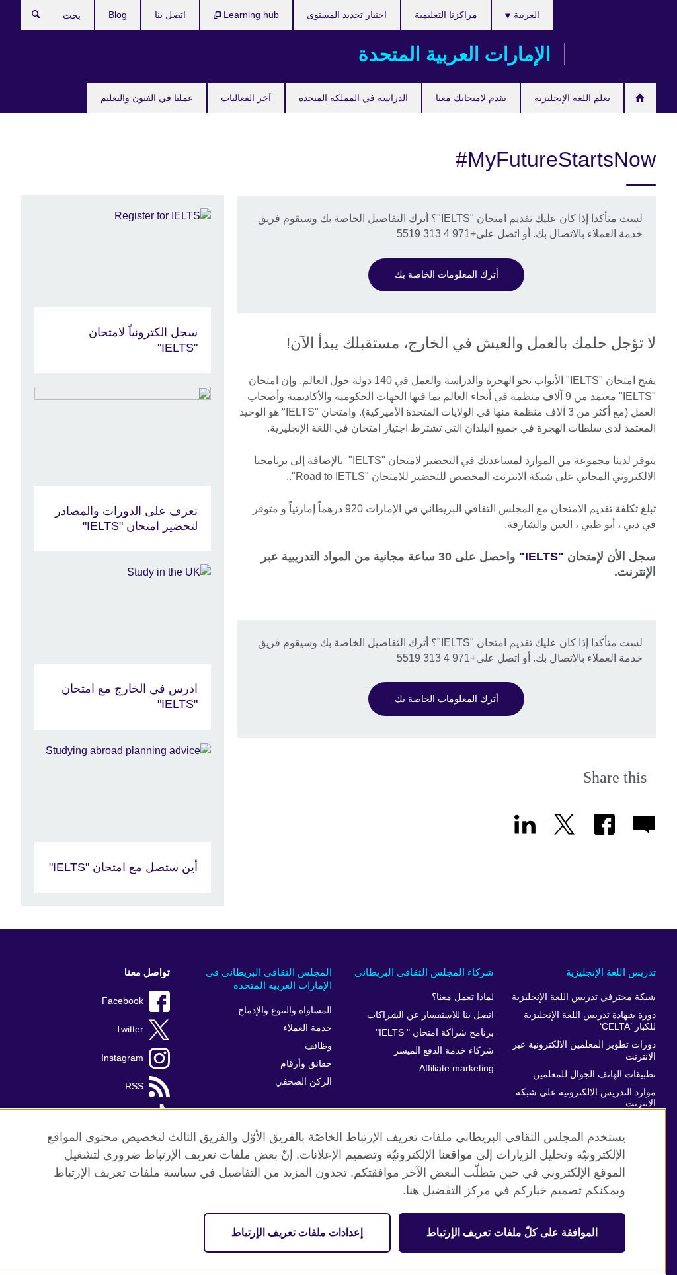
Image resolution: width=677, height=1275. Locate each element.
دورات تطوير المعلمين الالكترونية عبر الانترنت (584, 1051)
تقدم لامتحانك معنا (471, 98)
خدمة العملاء (307, 1028)
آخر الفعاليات (246, 98)
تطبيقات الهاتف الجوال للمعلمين (594, 1074)
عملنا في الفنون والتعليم (146, 98)
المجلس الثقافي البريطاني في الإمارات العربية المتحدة (269, 978)
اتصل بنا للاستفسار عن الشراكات (430, 1015)
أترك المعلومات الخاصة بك (446, 274)
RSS (134, 1086)
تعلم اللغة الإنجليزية (572, 98)
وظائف (318, 1046)
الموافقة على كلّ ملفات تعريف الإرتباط (512, 1232)
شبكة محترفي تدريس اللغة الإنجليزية (584, 997)
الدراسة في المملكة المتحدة (353, 98)
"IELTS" (541, 556)
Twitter (129, 1029)
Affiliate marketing (456, 1068)
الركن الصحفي (303, 1082)
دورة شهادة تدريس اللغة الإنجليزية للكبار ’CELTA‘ (590, 1021)
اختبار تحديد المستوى (347, 14)
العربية (525, 14)
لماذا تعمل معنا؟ (463, 997)
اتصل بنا (170, 14)
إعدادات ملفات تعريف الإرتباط (297, 1232)
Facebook (122, 1001)
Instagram (122, 1058)
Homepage (640, 98)
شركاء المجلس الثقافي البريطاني (424, 972)
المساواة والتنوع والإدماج (285, 1010)
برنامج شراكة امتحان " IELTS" (435, 1033)
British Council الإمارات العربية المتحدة (617, 54)
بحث (29, 17)
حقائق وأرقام (306, 1064)
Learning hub (250, 14)
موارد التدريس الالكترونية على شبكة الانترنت (586, 1098)
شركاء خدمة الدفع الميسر (444, 1051)
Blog (117, 14)
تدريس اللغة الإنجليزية (611, 972)
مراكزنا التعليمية (446, 14)
